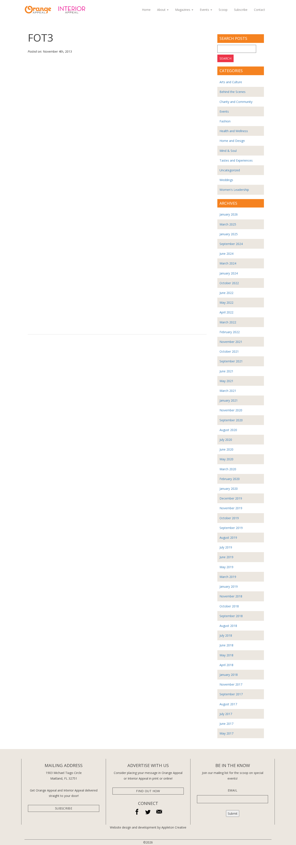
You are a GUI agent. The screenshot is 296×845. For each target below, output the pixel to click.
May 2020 (226, 459)
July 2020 (226, 440)
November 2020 (231, 410)
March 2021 (228, 391)
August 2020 (228, 430)
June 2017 (226, 724)
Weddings (226, 180)
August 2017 (228, 704)
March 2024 (228, 263)
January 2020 (229, 489)
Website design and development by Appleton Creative (148, 827)
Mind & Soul (228, 151)
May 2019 (226, 567)
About (161, 10)
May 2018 (226, 655)
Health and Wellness (234, 131)
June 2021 (226, 371)
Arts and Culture (231, 82)
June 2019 (226, 557)
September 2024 (231, 244)
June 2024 (226, 253)
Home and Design (232, 141)
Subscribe (240, 10)
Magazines (183, 10)
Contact (259, 10)
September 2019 (231, 528)
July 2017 (226, 714)
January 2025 (229, 234)
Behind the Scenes (233, 92)
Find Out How (148, 791)
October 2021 (229, 351)
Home (146, 10)
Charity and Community (236, 102)
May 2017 (226, 733)
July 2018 (226, 635)
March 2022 (228, 322)
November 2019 (231, 508)
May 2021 (226, 381)
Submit (232, 813)
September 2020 (231, 420)
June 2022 (226, 293)
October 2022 (229, 283)
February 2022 (230, 332)
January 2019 (229, 586)
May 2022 (226, 302)
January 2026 (229, 214)
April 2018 (226, 665)
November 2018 (231, 596)
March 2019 (228, 577)
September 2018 (231, 616)
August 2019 (228, 537)
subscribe (63, 808)
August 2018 (228, 626)
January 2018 (229, 675)
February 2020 (230, 479)
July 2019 (226, 547)
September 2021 (231, 361)
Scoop (223, 10)
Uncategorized (230, 170)
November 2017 (231, 684)
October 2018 (229, 606)
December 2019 (231, 498)
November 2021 (231, 342)
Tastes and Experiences (236, 160)
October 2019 (229, 518)
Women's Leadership (234, 190)
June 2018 (226, 645)
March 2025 (228, 224)
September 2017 (231, 694)
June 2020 (226, 449)
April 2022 (226, 312)
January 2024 (229, 273)
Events (205, 10)
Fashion (225, 121)
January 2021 (229, 400)
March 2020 (228, 469)
